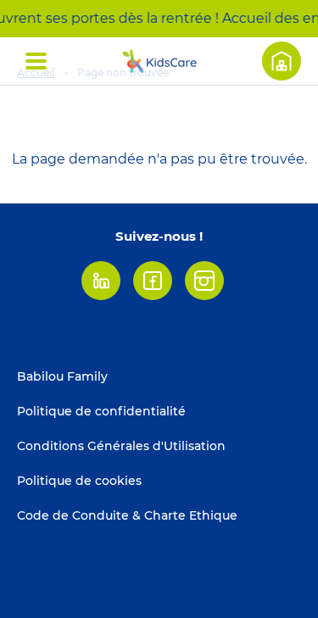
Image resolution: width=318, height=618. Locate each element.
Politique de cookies (79, 480)
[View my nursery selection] (281, 61)
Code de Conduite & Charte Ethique (127, 515)
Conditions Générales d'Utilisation (121, 446)
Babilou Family (62, 376)
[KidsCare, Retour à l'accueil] (159, 61)
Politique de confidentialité (101, 411)
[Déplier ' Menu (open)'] (36, 61)
